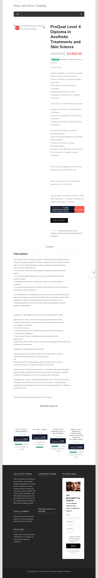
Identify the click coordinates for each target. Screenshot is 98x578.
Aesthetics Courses (65, 231)
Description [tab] (50, 247)
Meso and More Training (30, 5)
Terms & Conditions (28, 519)
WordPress (65, 574)
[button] (44, 27)
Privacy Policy (74, 574)
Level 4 (75, 231)
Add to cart (59, 220)
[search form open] (81, 14)
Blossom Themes (46, 574)
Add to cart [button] (21, 427)
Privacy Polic (29, 534)
